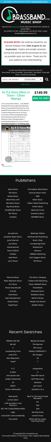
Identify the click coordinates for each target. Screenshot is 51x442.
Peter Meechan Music (13, 281)
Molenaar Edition (38, 233)
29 (13, 382)
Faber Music (38, 199)
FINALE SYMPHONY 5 (37, 351)
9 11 (13, 368)
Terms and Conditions (9, 436)
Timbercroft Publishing (37, 281)
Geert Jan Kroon (37, 210)
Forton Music (37, 206)
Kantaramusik (13, 247)
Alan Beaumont (13, 358)
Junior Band (28, 72)
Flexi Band (37, 72)
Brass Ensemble (17, 72)
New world (13, 396)
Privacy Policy (22, 436)
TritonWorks (38, 287)
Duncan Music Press (37, 193)
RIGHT (13, 386)
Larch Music (13, 261)
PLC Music (13, 284)
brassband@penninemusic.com (25, 33)
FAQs (30, 436)
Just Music (13, 243)
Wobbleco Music (37, 294)
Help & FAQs (25, 84)
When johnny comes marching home (37, 420)
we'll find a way (37, 379)
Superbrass (13, 305)
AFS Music (13, 193)
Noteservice (38, 247)
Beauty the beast (38, 341)
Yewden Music (38, 305)
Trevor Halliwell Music (38, 284)
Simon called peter (13, 389)
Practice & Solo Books (28, 75)
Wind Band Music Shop (40, 2)
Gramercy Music (37, 213)
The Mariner (38, 344)
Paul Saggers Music (37, 257)
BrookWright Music (13, 210)
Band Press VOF (12, 199)
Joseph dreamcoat (12, 379)
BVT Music (13, 213)
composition (38, 368)
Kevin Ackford (13, 250)
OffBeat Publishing (38, 254)
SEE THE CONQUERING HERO (13, 408)
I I (37, 372)
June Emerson (13, 240)
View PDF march (37, 375)
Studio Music (13, 301)
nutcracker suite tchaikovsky (13, 415)
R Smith (13, 291)
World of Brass (38, 298)
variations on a (38, 389)
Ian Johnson (13, 233)
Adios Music (13, 189)
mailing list (15, 27)
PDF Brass (38, 261)
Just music (37, 386)
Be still (13, 344)
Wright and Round (37, 301)
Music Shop (37, 240)
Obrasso (37, 250)
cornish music (37, 415)
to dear (13, 372)
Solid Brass (13, 294)
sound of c (13, 354)
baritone (37, 382)
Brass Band (6, 72)
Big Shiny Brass (13, 206)
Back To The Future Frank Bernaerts (37, 397)
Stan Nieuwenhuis (13, 298)
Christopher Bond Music (38, 189)
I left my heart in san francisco (13, 404)
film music (37, 348)
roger (13, 412)
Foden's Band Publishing (37, 203)
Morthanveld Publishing (38, 237)
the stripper (38, 354)
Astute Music (13, 196)
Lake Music (13, 257)
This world (13, 419)
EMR (37, 196)
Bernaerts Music (13, 203)
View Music (8, 166)
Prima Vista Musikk (13, 287)
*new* (13, 361)
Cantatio (13, 217)
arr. (37, 402)
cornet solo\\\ (12, 400)
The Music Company (37, 277)
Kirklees (13, 254)
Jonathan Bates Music (13, 237)
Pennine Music (13, 277)
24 (38, 358)
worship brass (38, 412)
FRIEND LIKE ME (13, 341)
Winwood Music (37, 291)
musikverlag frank (37, 243)
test (37, 405)
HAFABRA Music (37, 217)
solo (37, 408)
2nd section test (13, 375)
